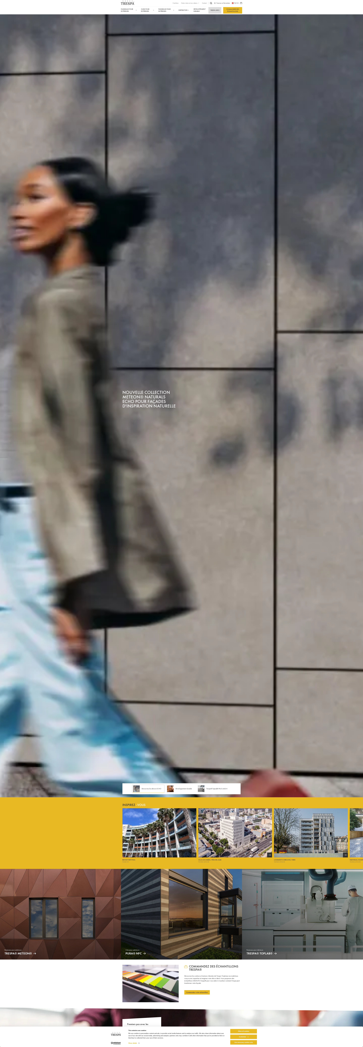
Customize (242, 1037)
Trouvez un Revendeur (223, 3)
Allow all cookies (243, 1031)
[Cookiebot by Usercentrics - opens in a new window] (116, 1043)
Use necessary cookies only (243, 1042)
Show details (132, 1043)
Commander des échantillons (232, 10)
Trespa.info (214, 10)
